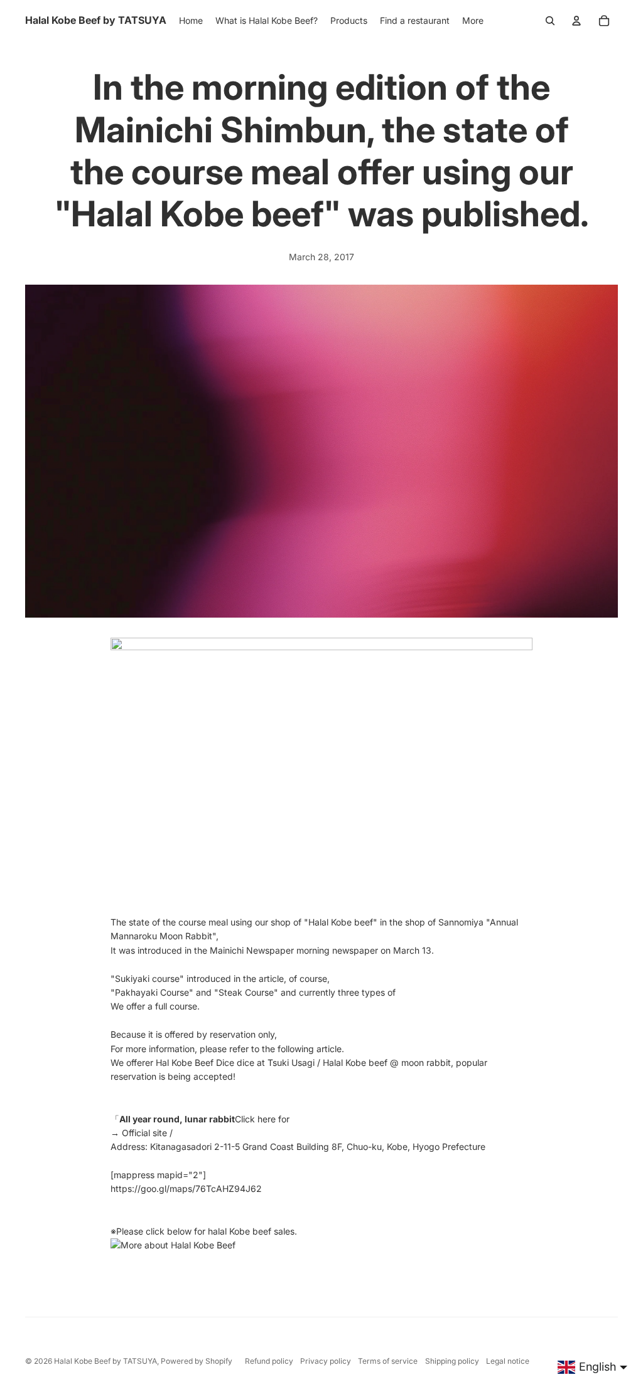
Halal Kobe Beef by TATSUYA (105, 1361)
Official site (144, 1132)
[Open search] (550, 20)
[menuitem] (473, 20)
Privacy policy (325, 1361)
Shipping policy (452, 1361)
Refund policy (269, 1361)
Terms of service (388, 1361)
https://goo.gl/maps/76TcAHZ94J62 (186, 1188)
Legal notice (507, 1361)
